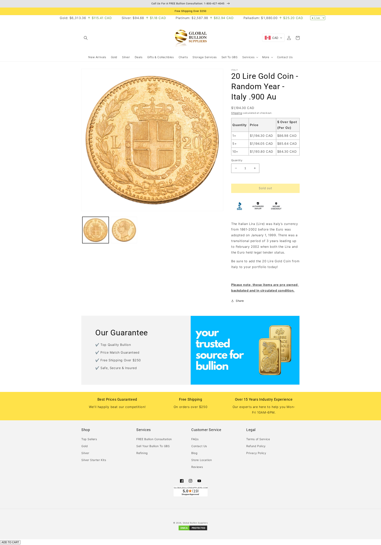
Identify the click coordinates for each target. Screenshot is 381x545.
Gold (84, 446)
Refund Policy (256, 446)
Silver (85, 453)
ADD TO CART (10, 542)
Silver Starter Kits (93, 460)
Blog (194, 453)
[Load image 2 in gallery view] (124, 230)
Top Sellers (89, 439)
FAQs (194, 439)
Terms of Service (258, 439)
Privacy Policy (256, 453)
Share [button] (240, 300)
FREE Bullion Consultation (154, 439)
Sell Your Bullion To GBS (153, 446)
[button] (85, 38)
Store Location (201, 460)
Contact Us (199, 446)
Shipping (236, 112)
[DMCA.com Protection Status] (193, 530)
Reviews (197, 467)
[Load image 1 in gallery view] (95, 230)
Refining (142, 453)
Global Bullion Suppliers (195, 523)
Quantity (236, 160)
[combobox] (273, 38)
